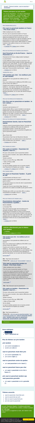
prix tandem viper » (8, 171)
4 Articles (6, 70)
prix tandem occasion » (9, 146)
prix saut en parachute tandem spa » (13, 98)
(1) (12, 346)
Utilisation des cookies (15, 407)
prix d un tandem (21, 260)
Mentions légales (12, 406)
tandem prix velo (13, 260)
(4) (16, 371)
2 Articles (6, 94)
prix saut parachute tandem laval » (12, 198)
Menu (31, 1)
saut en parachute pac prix (12, 397)
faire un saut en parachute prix (13, 399)
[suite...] (9, 44)
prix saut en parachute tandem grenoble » (15, 119)
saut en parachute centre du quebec (15, 360)
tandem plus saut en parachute (17, 317)
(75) (13, 354)
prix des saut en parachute (12, 401)
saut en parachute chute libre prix (14, 352)
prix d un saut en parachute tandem (19, 314)
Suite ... (24, 19)
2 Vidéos (14, 46)
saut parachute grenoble (11, 378)
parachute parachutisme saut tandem (15, 318)
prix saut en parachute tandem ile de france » (16, 50)
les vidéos (14, 21)
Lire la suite (6, 255)
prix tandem (20, 339)
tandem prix (28, 260)
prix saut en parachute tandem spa (15, 376)
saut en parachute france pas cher (14, 367)
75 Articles (7, 46)
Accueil (4, 406)
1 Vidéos (13, 94)
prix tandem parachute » (9, 25)
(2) (11, 348)
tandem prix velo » (8, 72)
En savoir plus (24, 421)
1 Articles (6, 169)
